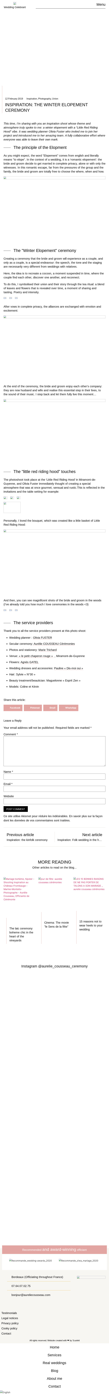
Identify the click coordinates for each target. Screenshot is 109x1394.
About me (54, 1378)
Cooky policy (9, 1328)
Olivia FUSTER (42, 637)
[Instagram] (37, 4)
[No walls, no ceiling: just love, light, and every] (27, 1017)
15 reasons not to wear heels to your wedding (91, 925)
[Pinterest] (49, 4)
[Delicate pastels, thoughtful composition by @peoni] (27, 1108)
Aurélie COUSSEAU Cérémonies (54, 643)
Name (8, 771)
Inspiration (32, 98)
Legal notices (9, 1318)
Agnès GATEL (29, 662)
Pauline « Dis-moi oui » (68, 668)
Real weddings (54, 1363)
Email (8, 784)
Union (55, 98)
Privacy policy (10, 1323)
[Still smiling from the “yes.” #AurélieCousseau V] (81, 1089)
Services (54, 1355)
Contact (6, 1333)
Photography (44, 98)
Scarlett (76, 1340)
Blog (54, 1371)
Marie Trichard (47, 649)
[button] (13, 708)
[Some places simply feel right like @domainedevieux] (27, 1200)
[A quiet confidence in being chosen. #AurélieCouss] (81, 1200)
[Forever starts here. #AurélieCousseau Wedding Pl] (81, 1017)
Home (54, 1347)
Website (9, 796)
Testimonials (9, 1313)
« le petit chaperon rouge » (36, 656)
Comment (11, 734)
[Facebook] (43, 4)
